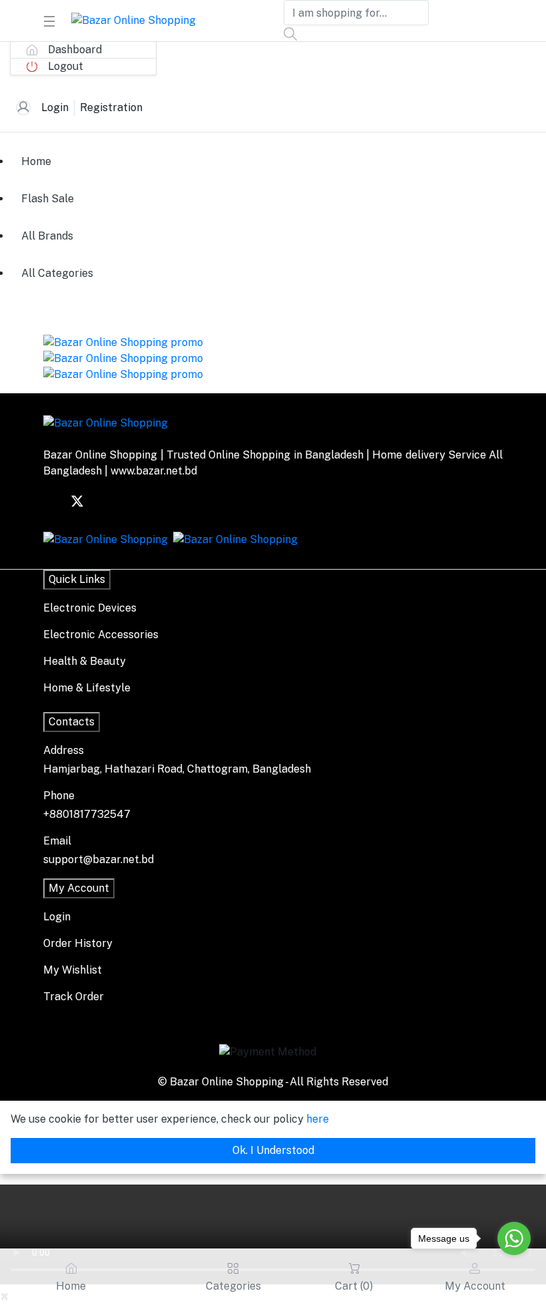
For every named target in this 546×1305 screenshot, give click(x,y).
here (317, 1119)
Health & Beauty (84, 661)
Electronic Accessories (100, 634)
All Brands (47, 236)
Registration (111, 107)
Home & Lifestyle (87, 687)
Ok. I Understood (273, 1150)
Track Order (73, 996)
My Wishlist (72, 970)
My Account (79, 888)
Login (55, 107)
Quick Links (77, 579)
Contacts (72, 721)
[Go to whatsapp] (514, 1238)
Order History (78, 943)
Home (36, 161)
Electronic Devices (89, 608)
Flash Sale (47, 198)
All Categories (57, 273)
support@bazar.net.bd (98, 859)
